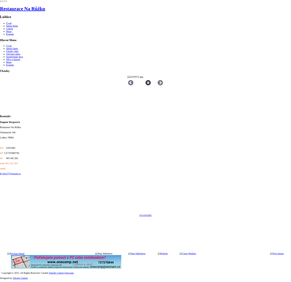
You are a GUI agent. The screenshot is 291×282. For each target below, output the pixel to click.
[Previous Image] (16, 253)
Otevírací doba (13, 54)
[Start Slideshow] (137, 253)
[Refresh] (163, 253)
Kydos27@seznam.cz (10, 173)
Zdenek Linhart (20, 278)
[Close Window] (188, 253)
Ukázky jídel (12, 51)
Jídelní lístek (12, 26)
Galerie (9, 28)
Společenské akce (14, 56)
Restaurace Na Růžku (22, 8)
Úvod (9, 23)
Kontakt (10, 34)
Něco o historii (13, 59)
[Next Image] (277, 253)
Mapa (9, 31)
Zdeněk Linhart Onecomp (61, 273)
